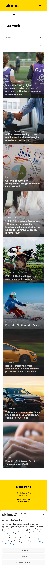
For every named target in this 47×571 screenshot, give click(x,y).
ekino (12, 5)
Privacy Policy (9, 544)
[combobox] (14, 45)
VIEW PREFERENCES (23, 562)
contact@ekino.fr (23, 502)
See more (23, 474)
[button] (44, 514)
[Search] (40, 37)
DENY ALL (23, 556)
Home (7, 15)
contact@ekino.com (23, 504)
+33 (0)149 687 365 (23, 500)
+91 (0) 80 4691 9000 (23, 508)
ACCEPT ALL (23, 550)
